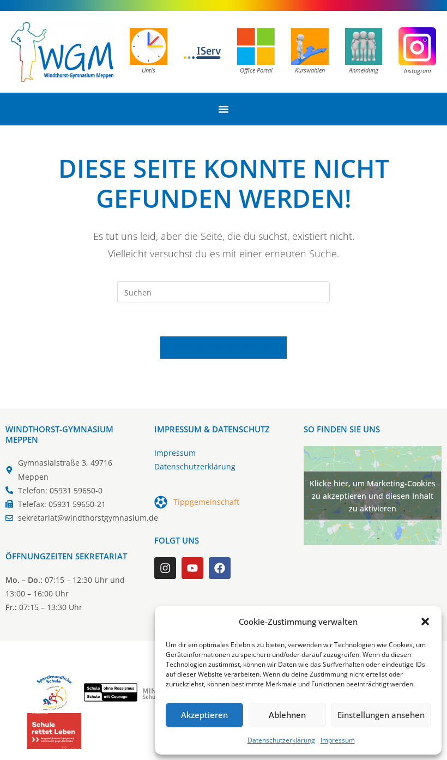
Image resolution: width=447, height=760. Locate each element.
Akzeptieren (204, 714)
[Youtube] (192, 568)
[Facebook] (220, 568)
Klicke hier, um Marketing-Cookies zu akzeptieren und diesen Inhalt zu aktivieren (373, 495)
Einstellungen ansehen (381, 714)
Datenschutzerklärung (281, 740)
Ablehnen (287, 714)
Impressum (338, 740)
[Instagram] (165, 568)
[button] (425, 621)
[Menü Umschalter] (223, 109)
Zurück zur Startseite (223, 347)
